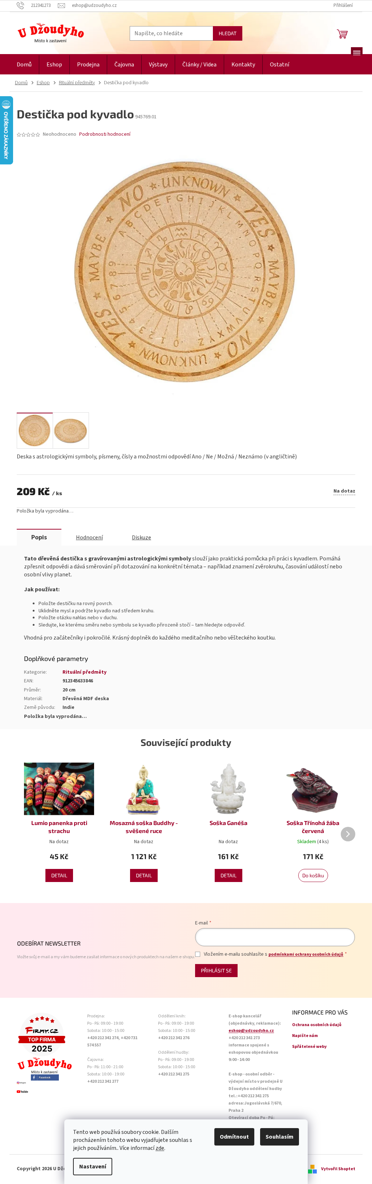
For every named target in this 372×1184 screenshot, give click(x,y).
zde (159, 1148)
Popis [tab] (39, 537)
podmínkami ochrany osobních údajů (305, 954)
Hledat (227, 33)
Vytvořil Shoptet (338, 1169)
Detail (59, 875)
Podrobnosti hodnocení (104, 134)
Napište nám (305, 1036)
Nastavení (92, 1167)
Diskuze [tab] (141, 538)
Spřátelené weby (309, 1047)
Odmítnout (234, 1137)
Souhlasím (280, 1137)
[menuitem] (24, 64)
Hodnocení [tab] (89, 538)
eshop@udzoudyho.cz (251, 1031)
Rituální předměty (84, 672)
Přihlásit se (216, 970)
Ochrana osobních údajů (316, 1025)
